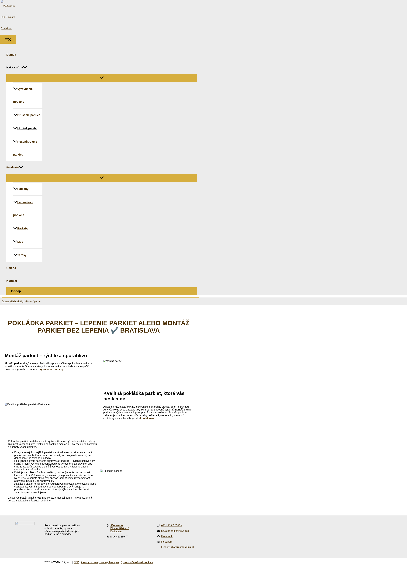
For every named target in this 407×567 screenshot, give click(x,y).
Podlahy (22, 188)
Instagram (166, 541)
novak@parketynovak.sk (175, 531)
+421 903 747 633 (171, 525)
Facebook (166, 536)
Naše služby (14, 67)
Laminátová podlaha (23, 209)
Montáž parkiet (27, 128)
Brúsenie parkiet (28, 115)
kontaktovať (147, 418)
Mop (20, 241)
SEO (76, 562)
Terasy (21, 255)
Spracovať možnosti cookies (137, 562)
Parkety (22, 228)
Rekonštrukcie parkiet (25, 148)
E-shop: (177, 547)
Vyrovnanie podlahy (23, 95)
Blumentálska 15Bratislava (119, 528)
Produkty (12, 167)
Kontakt (11, 280)
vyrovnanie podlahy (52, 369)
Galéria (11, 268)
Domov (11, 54)
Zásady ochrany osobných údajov (100, 562)
